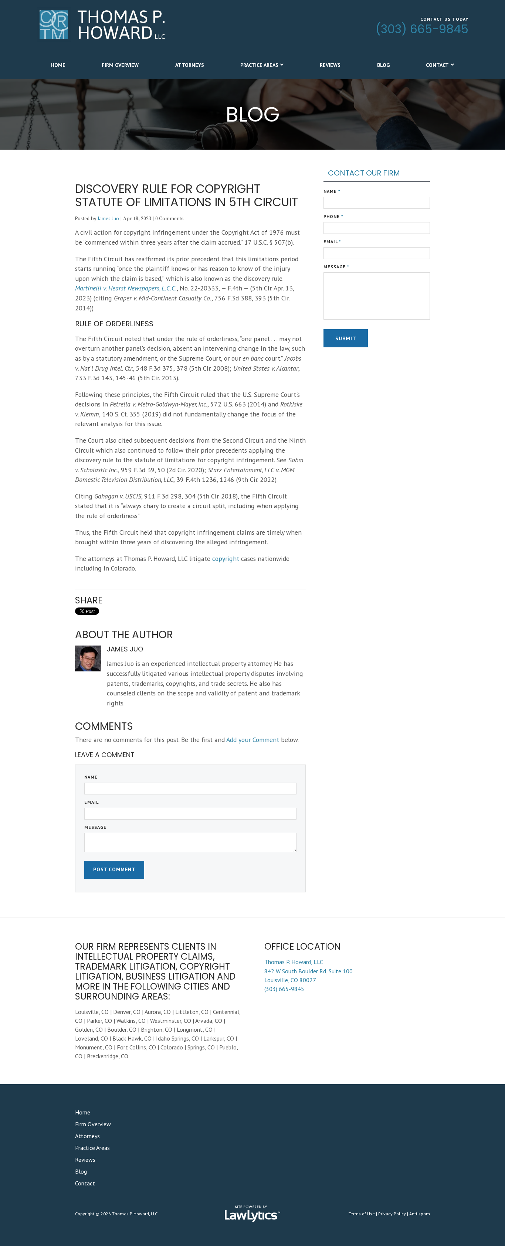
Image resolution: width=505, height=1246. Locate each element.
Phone (333, 216)
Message (95, 827)
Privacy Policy (392, 1213)
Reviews (330, 65)
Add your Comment (252, 739)
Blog (383, 65)
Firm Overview (120, 65)
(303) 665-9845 (422, 29)
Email (91, 802)
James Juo (108, 218)
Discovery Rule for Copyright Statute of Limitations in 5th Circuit (186, 195)
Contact (437, 65)
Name (91, 777)
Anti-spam (419, 1213)
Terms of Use (362, 1213)
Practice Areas (259, 65)
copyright (225, 558)
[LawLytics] (252, 1213)
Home (58, 65)
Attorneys (189, 65)
